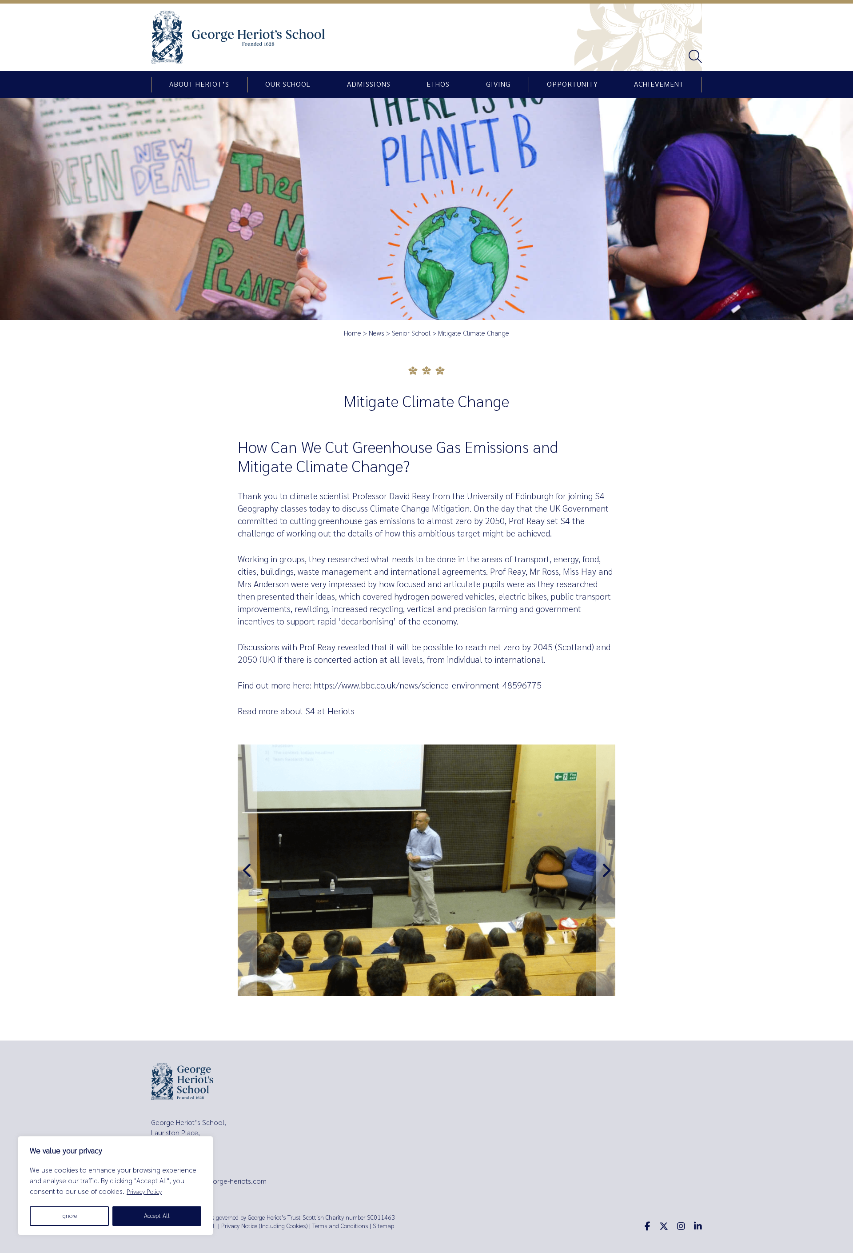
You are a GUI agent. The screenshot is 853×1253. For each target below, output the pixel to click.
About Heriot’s (199, 84)
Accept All (157, 1216)
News (376, 333)
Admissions (369, 84)
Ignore (69, 1216)
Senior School (411, 333)
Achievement (659, 84)
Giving (498, 84)
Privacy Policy (144, 1192)
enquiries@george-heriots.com (219, 1181)
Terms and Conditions (340, 1226)
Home (352, 333)
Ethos (438, 84)
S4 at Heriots (330, 711)
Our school (288, 84)
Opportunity (572, 84)
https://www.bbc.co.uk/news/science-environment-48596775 (428, 685)
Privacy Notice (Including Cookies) (264, 1226)
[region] (115, 1185)
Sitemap (383, 1226)
